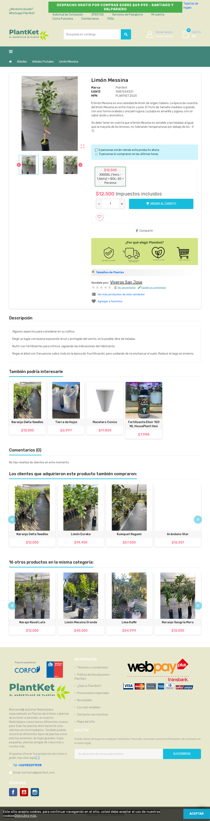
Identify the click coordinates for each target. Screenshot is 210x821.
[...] (37, 758)
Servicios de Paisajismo (127, 14)
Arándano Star (178, 534)
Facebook (13, 792)
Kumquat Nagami (129, 534)
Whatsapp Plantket (22, 13)
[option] (32, 517)
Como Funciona (62, 18)
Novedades (84, 700)
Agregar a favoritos (110, 301)
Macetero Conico (105, 422)
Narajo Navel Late (32, 622)
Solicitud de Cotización (67, 14)
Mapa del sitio (86, 721)
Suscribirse (182, 754)
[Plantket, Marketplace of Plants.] (29, 34)
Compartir (146, 230)
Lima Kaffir (129, 622)
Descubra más (25, 816)
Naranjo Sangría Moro (178, 622)
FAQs (110, 18)
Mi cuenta (157, 14)
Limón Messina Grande (81, 622)
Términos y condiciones (92, 667)
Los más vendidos (88, 707)
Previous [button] (12, 520)
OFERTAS (97, 14)
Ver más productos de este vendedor (121, 294)
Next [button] (198, 520)
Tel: (27, 765)
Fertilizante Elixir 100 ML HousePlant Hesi (144, 424)
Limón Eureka (81, 534)
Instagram (35, 792)
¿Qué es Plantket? (89, 686)
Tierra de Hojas (66, 422)
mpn (94, 96)
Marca (95, 87)
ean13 (95, 91)
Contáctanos (90, 18)
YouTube (24, 792)
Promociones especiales (93, 693)
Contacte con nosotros (92, 714)
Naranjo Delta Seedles (27, 422)
